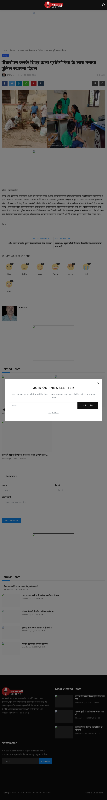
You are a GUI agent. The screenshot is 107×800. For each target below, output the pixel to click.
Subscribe (87, 405)
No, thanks (53, 412)
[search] (103, 5)
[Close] (98, 383)
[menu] (3, 5)
